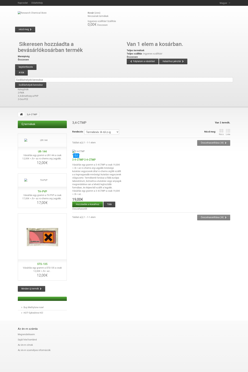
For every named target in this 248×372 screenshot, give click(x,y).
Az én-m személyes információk (34, 350)
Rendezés (77, 131)
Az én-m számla (28, 328)
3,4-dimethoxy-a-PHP (28, 96)
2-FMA (21, 92)
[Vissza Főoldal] (21, 114)
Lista (228, 134)
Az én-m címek (25, 345)
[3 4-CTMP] (96, 151)
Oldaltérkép (37, 3)
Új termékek (28, 124)
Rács (221, 134)
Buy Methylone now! (34, 307)
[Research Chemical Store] (51, 18)
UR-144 (42, 151)
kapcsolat (23, 3)
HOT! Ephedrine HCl (33, 313)
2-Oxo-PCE (23, 99)
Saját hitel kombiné (27, 339)
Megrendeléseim (26, 334)
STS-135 (42, 264)
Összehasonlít (79, 209)
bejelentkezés (26, 67)
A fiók (21, 72)
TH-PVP (42, 191)
